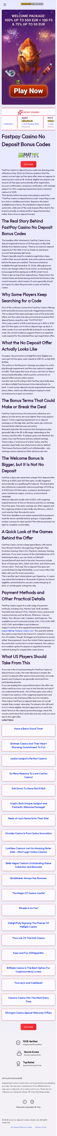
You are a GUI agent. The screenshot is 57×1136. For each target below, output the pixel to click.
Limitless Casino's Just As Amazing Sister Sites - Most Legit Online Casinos (28, 850)
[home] (32, 7)
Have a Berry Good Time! (28, 728)
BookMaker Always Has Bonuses (28, 878)
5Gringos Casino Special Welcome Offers (28, 1012)
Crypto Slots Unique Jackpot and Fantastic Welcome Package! (28, 805)
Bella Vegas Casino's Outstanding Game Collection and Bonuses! (28, 865)
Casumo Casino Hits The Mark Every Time (28, 999)
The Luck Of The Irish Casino (28, 937)
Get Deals (28, 164)
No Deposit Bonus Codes (21, 1127)
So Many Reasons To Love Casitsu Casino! (29, 775)
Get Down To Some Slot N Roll (28, 788)
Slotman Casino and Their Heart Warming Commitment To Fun (28, 745)
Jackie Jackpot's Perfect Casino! (28, 758)
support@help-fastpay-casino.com (18, 630)
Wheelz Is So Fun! (28, 908)
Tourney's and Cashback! (28, 982)
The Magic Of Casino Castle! (28, 893)
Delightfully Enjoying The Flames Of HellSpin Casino (28, 925)
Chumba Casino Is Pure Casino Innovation (28, 833)
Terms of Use (40, 1127)
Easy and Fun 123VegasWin (28, 952)
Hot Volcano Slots (26, 124)
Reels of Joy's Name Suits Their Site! (28, 818)
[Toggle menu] (4, 4)
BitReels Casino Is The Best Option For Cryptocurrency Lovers (28, 969)
